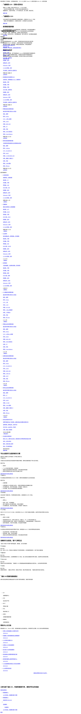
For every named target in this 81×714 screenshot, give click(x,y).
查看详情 (5, 450)
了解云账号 (5, 433)
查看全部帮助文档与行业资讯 (40, 673)
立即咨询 (5, 74)
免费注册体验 (10, 473)
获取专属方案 (6, 58)
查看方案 (5, 13)
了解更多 (5, 201)
